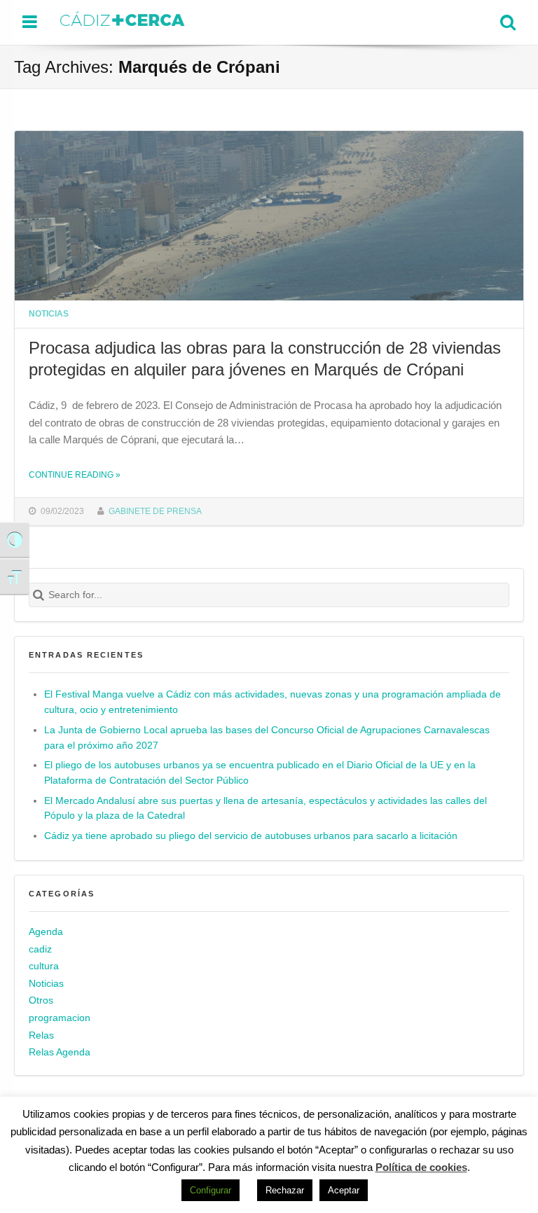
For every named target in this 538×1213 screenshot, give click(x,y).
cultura (44, 966)
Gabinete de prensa (155, 510)
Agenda (46, 932)
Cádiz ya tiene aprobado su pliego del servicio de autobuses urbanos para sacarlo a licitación (250, 836)
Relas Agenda (59, 1052)
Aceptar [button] (343, 1190)
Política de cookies (421, 1167)
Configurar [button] (210, 1190)
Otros (41, 1000)
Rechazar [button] (284, 1190)
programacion (59, 1018)
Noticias (49, 313)
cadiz (40, 949)
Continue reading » (74, 474)
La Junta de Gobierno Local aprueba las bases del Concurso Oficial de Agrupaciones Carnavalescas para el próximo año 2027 (267, 738)
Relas (41, 1035)
